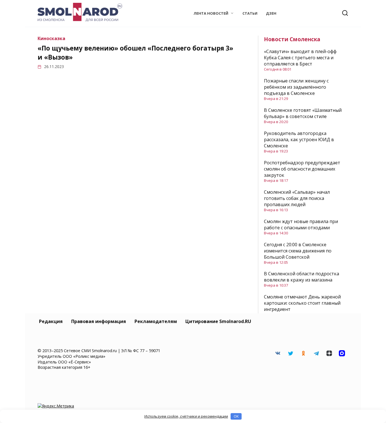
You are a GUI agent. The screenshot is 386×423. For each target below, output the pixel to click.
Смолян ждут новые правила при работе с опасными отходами (301, 224)
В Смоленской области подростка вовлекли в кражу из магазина (301, 277)
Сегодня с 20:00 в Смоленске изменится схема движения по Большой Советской (297, 250)
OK (236, 416)
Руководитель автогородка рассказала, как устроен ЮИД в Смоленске (299, 139)
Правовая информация (98, 321)
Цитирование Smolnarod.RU (218, 321)
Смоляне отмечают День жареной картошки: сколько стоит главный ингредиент (302, 303)
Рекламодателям (156, 321)
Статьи (249, 13)
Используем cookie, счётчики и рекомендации (186, 416)
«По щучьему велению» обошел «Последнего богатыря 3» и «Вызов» (135, 53)
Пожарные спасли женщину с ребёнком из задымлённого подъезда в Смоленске (296, 87)
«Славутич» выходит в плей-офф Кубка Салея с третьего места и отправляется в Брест (300, 57)
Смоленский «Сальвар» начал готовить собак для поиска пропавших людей (297, 198)
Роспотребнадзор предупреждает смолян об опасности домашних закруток (302, 169)
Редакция (51, 321)
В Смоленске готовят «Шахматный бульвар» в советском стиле (303, 113)
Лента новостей (211, 13)
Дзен (271, 13)
